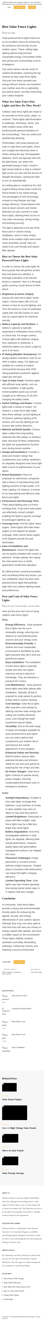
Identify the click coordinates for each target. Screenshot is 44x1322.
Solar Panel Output (11, 1099)
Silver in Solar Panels (13, 1150)
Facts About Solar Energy (14, 1278)
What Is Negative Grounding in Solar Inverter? (11, 972)
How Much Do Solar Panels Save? (17, 1287)
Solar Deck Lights (36, 971)
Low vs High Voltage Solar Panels (19, 1128)
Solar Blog (19, 962)
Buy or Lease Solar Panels (14, 1291)
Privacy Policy (24, 1266)
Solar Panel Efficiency (12, 1283)
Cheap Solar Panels (11, 1295)
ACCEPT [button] (32, 7)
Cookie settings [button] (19, 7)
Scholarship (8, 1299)
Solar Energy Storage (13, 1173)
